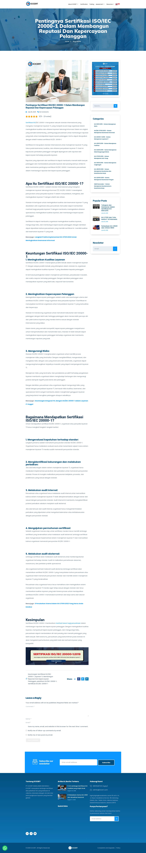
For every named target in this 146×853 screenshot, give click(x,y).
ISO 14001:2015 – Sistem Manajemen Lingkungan (105, 164)
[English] (116, 4)
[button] (78, 678)
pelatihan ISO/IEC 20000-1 (47, 681)
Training (91, 4)
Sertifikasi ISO (31, 122)
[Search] (115, 106)
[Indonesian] (119, 4)
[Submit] (115, 248)
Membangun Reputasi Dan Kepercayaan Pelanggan (40, 678)
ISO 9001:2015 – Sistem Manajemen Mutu (105, 125)
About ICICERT (72, 4)
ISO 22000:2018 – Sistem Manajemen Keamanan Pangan (104, 179)
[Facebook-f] (31, 833)
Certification (84, 4)
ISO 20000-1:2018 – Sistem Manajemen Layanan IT (102, 138)
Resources (110, 4)
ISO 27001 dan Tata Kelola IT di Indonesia (109, 218)
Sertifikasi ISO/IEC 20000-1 (38, 684)
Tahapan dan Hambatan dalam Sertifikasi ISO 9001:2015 (108, 208)
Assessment (99, 4)
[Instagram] (27, 833)
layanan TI (39, 676)
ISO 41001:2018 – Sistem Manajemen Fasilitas (105, 144)
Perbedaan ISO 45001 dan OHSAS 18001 (109, 227)
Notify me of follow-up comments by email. (44, 730)
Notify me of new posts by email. (40, 735)
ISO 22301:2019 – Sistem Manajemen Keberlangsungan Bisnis (105, 151)
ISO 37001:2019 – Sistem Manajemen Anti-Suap (101, 157)
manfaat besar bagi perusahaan (68, 623)
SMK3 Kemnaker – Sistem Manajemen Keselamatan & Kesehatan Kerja (102, 186)
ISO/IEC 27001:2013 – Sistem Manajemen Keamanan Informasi (104, 131)
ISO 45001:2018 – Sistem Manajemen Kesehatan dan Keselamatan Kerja (102, 171)
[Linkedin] (35, 833)
